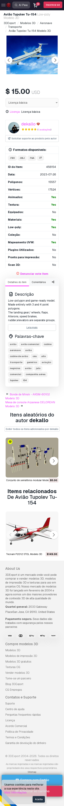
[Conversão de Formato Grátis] (40, 158)
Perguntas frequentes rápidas (23, 714)
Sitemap (32, 772)
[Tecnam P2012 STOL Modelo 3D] (32, 531)
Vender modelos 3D (17, 673)
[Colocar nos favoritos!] (53, 473)
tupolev (14, 380)
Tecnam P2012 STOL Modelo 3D (24, 554)
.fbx (12, 158)
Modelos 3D (12, 650)
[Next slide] (55, 60)
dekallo (28, 124)
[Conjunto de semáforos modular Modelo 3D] (32, 457)
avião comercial (30, 344)
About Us (12, 568)
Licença (10, 720)
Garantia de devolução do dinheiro (25, 743)
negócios (15, 368)
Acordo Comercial (16, 726)
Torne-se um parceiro (18, 678)
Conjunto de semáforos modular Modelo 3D (30, 480)
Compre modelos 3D (21, 644)
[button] (53, 461)
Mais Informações (15, 792)
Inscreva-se (53, 4)
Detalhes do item (17, 282)
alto (43, 356)
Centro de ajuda (14, 709)
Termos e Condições (17, 737)
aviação (46, 362)
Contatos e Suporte (20, 697)
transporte (16, 362)
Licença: (15, 112)
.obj (22, 158)
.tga (31, 158)
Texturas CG (12, 667)
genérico (32, 362)
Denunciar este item (34, 274)
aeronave (15, 350)
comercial (15, 374)
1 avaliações (44, 129)
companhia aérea (36, 374)
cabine (48, 344)
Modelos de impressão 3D (21, 656)
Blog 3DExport (14, 684)
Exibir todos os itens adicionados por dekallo (32, 429)
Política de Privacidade (19, 731)
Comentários (39, 282)
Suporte (10, 703)
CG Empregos (13, 690)
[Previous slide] (8, 60)
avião (13, 344)
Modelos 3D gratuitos (18, 661)
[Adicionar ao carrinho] (46, 473)
